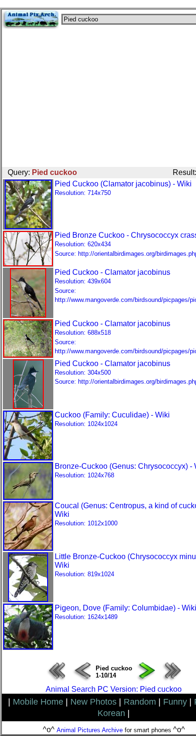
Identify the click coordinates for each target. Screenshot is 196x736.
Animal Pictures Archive (90, 730)
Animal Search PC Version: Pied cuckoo (114, 689)
